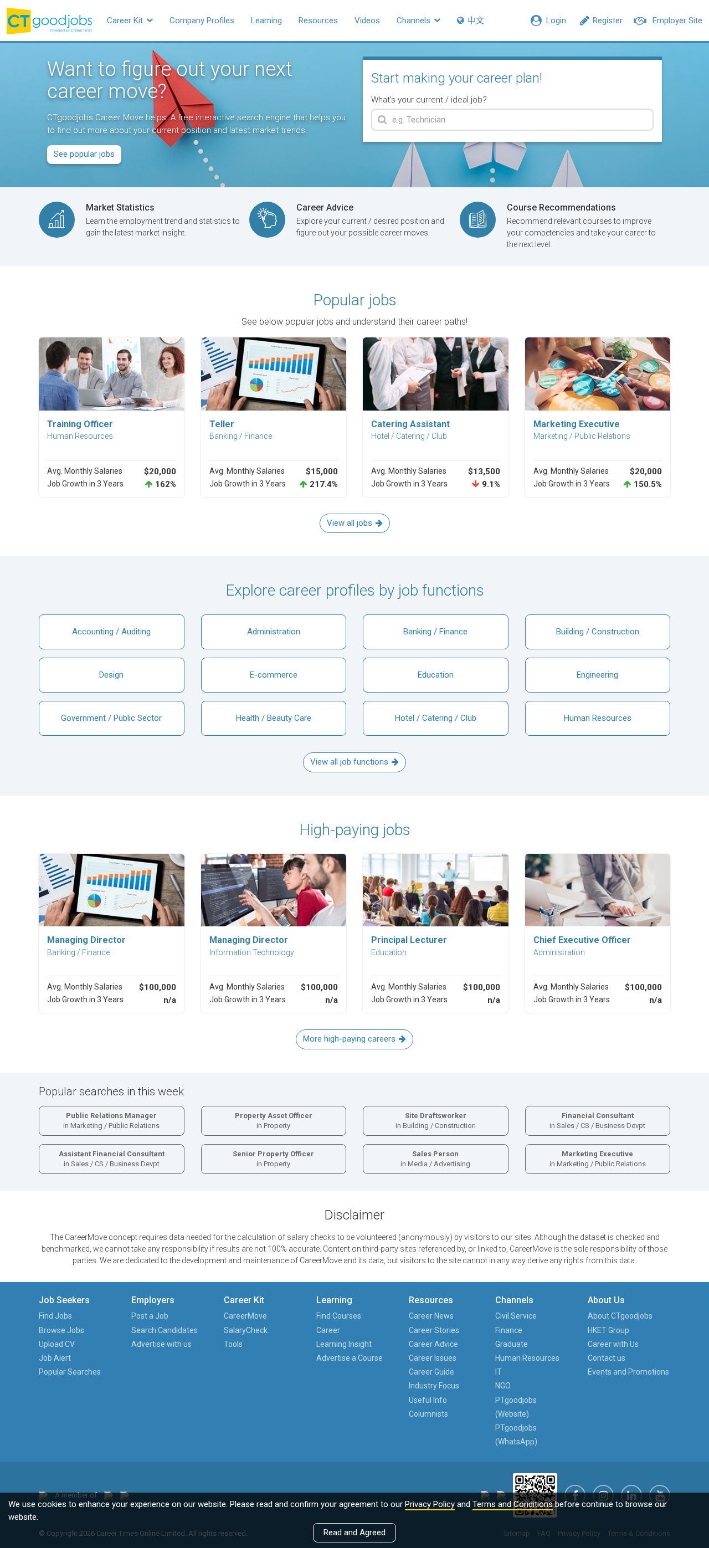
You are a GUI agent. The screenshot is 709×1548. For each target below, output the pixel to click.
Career (328, 1330)
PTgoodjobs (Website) (516, 1407)
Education (436, 675)
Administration (273, 632)
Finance (508, 1330)
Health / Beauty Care (273, 718)
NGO (503, 1385)
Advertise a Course (349, 1358)
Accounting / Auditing (111, 632)
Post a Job (149, 1315)
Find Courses (338, 1315)
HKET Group (608, 1330)
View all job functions (349, 762)
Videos (367, 20)
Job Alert (55, 1358)
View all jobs (349, 523)
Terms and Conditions (512, 1504)
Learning (266, 20)
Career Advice (433, 1344)
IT (498, 1371)
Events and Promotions (628, 1371)
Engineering (597, 675)
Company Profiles (201, 20)
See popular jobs (84, 154)
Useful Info (428, 1400)
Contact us (606, 1358)
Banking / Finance (435, 632)
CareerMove (245, 1315)
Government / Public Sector (111, 718)
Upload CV (57, 1344)
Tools (233, 1344)
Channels (415, 20)
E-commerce (273, 675)
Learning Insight (344, 1344)
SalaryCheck (246, 1330)
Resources (318, 20)
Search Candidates (164, 1330)
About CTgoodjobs (620, 1315)
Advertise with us (161, 1344)
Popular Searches (70, 1371)
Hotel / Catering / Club (435, 718)
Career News (431, 1315)
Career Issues (432, 1358)
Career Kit (126, 20)
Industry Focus (434, 1385)
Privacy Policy (430, 1504)
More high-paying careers (349, 1039)
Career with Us (613, 1344)
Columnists (428, 1413)
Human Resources (597, 718)
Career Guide (431, 1371)
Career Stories (434, 1330)
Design (111, 675)
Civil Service (516, 1315)
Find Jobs (55, 1315)
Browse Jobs (61, 1330)
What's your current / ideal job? (429, 100)
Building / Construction (597, 632)
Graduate (511, 1344)
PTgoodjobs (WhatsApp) (516, 1434)
